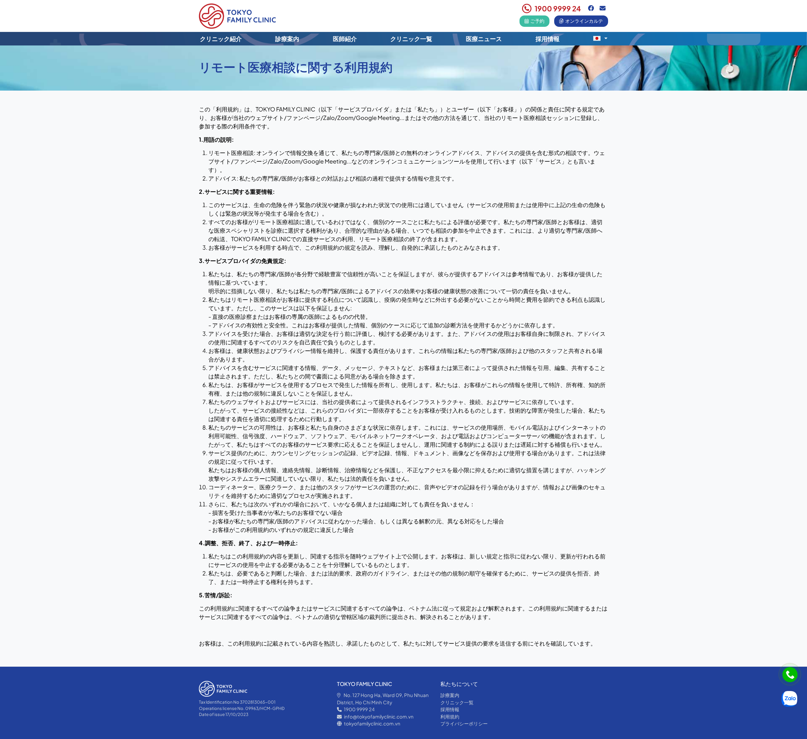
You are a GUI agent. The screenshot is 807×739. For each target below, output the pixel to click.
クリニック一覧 (411, 38)
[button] (600, 38)
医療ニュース (484, 38)
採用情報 (548, 38)
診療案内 (287, 38)
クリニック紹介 (221, 38)
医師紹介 (345, 38)
